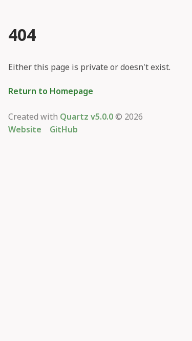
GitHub (64, 130)
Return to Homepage (50, 91)
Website (24, 130)
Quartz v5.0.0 (86, 117)
